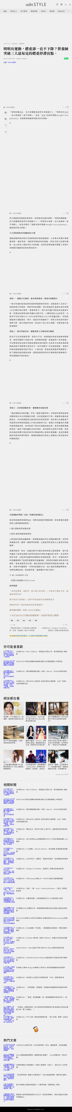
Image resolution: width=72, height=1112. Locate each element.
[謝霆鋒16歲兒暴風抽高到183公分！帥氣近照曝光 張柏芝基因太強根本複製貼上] (9, 1097)
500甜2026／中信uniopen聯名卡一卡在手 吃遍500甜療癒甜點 (39, 878)
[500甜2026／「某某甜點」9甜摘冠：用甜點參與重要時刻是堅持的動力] (9, 990)
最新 (5, 11)
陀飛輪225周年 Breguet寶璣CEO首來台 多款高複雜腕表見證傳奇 (40, 967)
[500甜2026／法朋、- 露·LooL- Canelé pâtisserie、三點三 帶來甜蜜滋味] (9, 891)
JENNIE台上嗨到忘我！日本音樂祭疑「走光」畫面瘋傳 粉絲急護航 (41, 1045)
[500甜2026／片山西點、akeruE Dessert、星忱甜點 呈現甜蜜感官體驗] (9, 851)
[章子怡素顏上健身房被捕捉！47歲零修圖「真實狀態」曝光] (9, 1087)
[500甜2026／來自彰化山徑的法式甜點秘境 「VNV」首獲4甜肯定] (9, 980)
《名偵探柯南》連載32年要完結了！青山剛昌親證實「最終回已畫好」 (42, 1075)
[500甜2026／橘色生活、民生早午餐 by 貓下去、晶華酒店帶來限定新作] (9, 832)
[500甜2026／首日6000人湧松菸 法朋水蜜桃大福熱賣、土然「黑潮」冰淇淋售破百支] (9, 684)
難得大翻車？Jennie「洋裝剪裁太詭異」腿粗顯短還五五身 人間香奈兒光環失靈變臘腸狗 (36, 743)
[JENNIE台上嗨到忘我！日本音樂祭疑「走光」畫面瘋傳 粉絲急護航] (9, 1048)
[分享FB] (6, 112)
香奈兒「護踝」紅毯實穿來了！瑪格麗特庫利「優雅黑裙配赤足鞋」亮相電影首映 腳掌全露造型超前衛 (58, 767)
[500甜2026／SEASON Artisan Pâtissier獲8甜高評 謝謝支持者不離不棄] (9, 960)
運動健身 (21, 43)
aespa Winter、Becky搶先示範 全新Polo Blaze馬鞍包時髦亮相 (35, 719)
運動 (12, 620)
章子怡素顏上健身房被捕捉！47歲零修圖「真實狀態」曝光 (38, 1084)
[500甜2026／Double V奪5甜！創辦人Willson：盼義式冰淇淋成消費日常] (9, 940)
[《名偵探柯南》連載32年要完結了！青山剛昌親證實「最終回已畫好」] (9, 1077)
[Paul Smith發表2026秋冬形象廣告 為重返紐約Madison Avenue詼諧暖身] (9, 921)
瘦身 (24, 620)
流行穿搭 (24, 11)
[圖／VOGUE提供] (36, 83)
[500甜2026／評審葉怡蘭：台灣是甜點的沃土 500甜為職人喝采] (9, 901)
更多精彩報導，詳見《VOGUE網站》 (25, 610)
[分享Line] (6, 119)
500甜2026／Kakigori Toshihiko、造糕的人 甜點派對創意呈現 (39, 868)
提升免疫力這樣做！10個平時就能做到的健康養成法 (31, 599)
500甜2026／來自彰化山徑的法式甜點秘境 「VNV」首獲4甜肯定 (40, 977)
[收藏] (6, 125)
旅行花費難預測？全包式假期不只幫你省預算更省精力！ (58, 719)
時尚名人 (13, 11)
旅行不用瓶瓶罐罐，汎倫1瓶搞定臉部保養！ (13, 742)
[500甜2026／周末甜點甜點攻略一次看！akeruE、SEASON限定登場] (9, 674)
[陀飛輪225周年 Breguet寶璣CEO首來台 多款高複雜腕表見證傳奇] (9, 970)
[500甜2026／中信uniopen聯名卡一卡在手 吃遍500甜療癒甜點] (9, 881)
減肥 (36, 620)
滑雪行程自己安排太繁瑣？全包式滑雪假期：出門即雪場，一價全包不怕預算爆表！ (58, 743)
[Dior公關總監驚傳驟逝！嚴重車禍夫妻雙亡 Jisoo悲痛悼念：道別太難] (9, 1058)
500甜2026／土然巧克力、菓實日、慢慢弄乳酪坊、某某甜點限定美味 (42, 859)
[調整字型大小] (6, 131)
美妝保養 (34, 11)
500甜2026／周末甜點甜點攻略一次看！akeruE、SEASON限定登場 (41, 671)
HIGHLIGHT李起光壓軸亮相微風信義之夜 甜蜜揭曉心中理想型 (39, 661)
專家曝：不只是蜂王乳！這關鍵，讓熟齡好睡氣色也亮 (14, 718)
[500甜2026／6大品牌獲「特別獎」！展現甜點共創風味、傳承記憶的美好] (9, 930)
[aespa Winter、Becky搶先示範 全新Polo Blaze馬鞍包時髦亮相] (9, 950)
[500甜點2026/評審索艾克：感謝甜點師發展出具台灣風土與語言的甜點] (9, 911)
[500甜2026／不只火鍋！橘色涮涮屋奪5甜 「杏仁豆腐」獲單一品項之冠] (9, 1019)
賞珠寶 (51, 11)
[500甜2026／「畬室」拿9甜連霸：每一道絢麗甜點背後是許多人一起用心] (9, 1000)
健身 (18, 620)
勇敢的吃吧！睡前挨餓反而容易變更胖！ (26, 604)
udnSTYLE (7, 43)
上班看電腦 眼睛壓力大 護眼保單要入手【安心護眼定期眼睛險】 (14, 767)
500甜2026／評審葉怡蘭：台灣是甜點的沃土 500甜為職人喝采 (39, 898)
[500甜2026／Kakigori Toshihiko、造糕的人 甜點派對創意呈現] (9, 871)
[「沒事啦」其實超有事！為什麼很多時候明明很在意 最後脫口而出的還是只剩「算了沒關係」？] (9, 1010)
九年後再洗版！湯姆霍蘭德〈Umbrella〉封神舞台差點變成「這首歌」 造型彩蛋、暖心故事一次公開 (36, 767)
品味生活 (61, 11)
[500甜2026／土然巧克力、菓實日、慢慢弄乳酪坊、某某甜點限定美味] (9, 861)
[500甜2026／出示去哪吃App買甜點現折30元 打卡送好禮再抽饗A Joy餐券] (9, 842)
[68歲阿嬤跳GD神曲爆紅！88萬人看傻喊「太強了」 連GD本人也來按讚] (9, 1067)
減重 (30, 620)
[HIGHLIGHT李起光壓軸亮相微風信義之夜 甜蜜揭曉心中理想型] (9, 664)
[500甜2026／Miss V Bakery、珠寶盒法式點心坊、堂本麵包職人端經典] (9, 654)
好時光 (43, 11)
